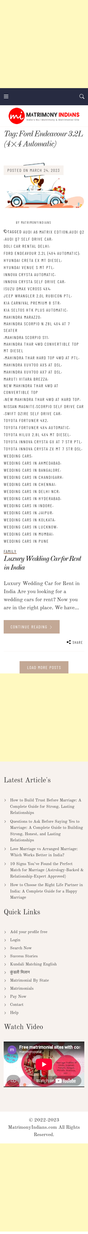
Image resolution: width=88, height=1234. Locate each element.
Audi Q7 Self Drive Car (28, 239)
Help (14, 1013)
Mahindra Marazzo (22, 317)
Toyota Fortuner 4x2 (25, 420)
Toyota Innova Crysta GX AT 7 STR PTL (42, 441)
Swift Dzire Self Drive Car (33, 413)
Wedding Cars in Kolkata (29, 519)
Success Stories (24, 956)
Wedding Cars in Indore (28, 505)
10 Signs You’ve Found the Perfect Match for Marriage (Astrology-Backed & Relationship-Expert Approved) (47, 870)
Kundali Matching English (33, 964)
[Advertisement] (44, 44)
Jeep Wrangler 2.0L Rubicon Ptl (37, 295)
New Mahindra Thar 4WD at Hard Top (42, 399)
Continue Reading (30, 626)
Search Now (21, 948)
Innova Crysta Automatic (29, 274)
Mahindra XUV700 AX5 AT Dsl (32, 364)
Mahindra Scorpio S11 (26, 337)
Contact (16, 1005)
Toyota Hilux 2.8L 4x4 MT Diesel (37, 434)
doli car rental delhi (26, 246)
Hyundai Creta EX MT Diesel (32, 260)
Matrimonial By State (29, 980)
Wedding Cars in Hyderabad (32, 498)
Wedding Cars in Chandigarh (33, 477)
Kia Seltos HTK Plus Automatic (35, 310)
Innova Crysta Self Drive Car (34, 281)
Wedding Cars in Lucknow (30, 526)
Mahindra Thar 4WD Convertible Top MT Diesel (41, 347)
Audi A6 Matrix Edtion (45, 232)
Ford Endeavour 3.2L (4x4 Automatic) (41, 253)
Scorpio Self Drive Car (60, 406)
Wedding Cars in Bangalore (32, 470)
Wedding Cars (18, 455)
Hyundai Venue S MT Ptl (28, 267)
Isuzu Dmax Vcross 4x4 (27, 288)
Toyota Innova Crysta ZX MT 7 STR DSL (42, 448)
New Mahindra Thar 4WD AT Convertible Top (31, 389)
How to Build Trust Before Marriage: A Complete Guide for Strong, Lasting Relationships (45, 806)
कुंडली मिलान (20, 972)
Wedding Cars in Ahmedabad (32, 463)
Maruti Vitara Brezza (25, 379)
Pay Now (18, 997)
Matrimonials (21, 989)
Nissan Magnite (19, 406)
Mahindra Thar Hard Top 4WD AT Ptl (41, 357)
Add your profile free (28, 932)
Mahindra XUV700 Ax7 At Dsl (32, 372)
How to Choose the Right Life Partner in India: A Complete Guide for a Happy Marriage (46, 891)
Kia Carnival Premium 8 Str (32, 303)
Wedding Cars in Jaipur (28, 512)
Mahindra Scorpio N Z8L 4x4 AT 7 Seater (37, 327)
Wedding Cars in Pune (26, 541)
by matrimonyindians (33, 222)
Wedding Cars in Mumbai (28, 534)
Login (15, 940)
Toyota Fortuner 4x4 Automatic (36, 427)
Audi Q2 (76, 232)
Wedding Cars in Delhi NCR (31, 491)
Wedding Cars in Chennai (29, 484)
